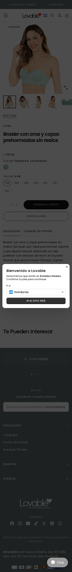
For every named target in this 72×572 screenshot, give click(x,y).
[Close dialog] (67, 267)
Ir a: (8, 285)
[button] (36, 292)
